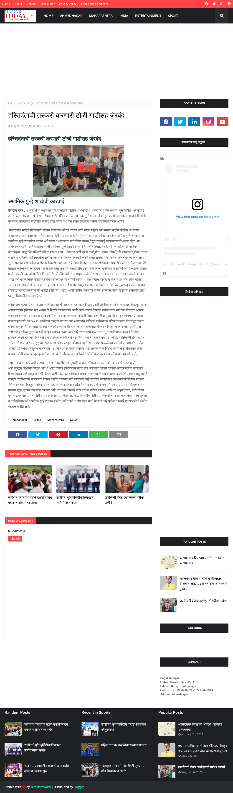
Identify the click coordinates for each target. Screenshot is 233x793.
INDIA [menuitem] (123, 15)
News (73, 420)
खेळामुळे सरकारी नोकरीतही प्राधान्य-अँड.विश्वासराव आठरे (123, 768)
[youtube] (222, 121)
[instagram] (221, 4)
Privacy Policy (67, 4)
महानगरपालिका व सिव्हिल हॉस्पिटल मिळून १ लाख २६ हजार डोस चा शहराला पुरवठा (204, 584)
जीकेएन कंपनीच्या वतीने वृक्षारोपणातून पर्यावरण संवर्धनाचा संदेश (30, 500)
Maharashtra (55, 420)
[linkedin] (194, 121)
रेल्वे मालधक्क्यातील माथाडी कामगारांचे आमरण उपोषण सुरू (46, 768)
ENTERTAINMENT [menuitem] (148, 15)
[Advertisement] (116, 58)
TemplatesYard (40, 787)
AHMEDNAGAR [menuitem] (71, 15)
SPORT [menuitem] (173, 15)
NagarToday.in (21, 126)
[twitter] (214, 4)
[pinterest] (228, 4)
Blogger (79, 787)
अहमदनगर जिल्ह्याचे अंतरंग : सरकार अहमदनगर (202, 560)
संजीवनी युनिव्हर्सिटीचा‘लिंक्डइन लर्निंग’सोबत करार (75, 500)
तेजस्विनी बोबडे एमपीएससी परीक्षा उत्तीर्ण (124, 500)
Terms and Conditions (95, 4)
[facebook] (206, 4)
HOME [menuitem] (48, 15)
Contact (31, 4)
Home (6, 4)
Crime (37, 420)
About (18, 4)
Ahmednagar (26, 103)
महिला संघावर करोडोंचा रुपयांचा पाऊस (124, 745)
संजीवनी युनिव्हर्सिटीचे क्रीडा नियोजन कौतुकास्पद (123, 726)
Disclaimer (48, 4)
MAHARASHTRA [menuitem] (101, 15)
